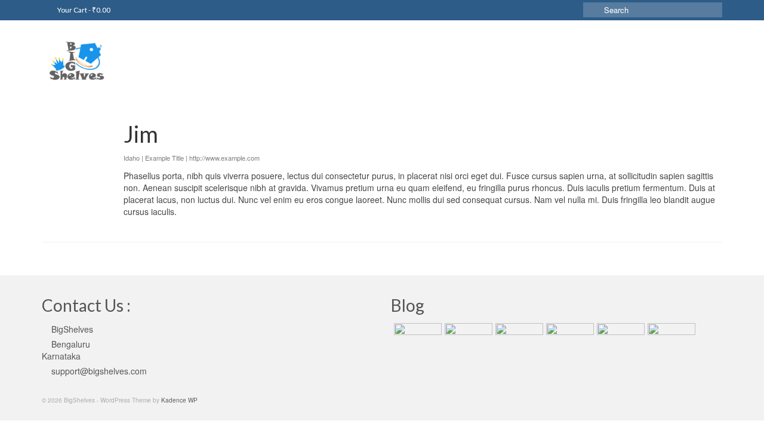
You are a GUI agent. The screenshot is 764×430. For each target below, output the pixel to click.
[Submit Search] (592, 9)
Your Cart (83, 9)
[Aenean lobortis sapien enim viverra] (416, 338)
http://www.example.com (224, 157)
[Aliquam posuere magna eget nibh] (568, 338)
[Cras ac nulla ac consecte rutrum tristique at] (619, 338)
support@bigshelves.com (99, 371)
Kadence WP (179, 400)
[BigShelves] (149, 56)
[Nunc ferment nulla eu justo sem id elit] (517, 338)
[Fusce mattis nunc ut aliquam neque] (670, 338)
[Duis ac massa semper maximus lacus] (467, 338)
